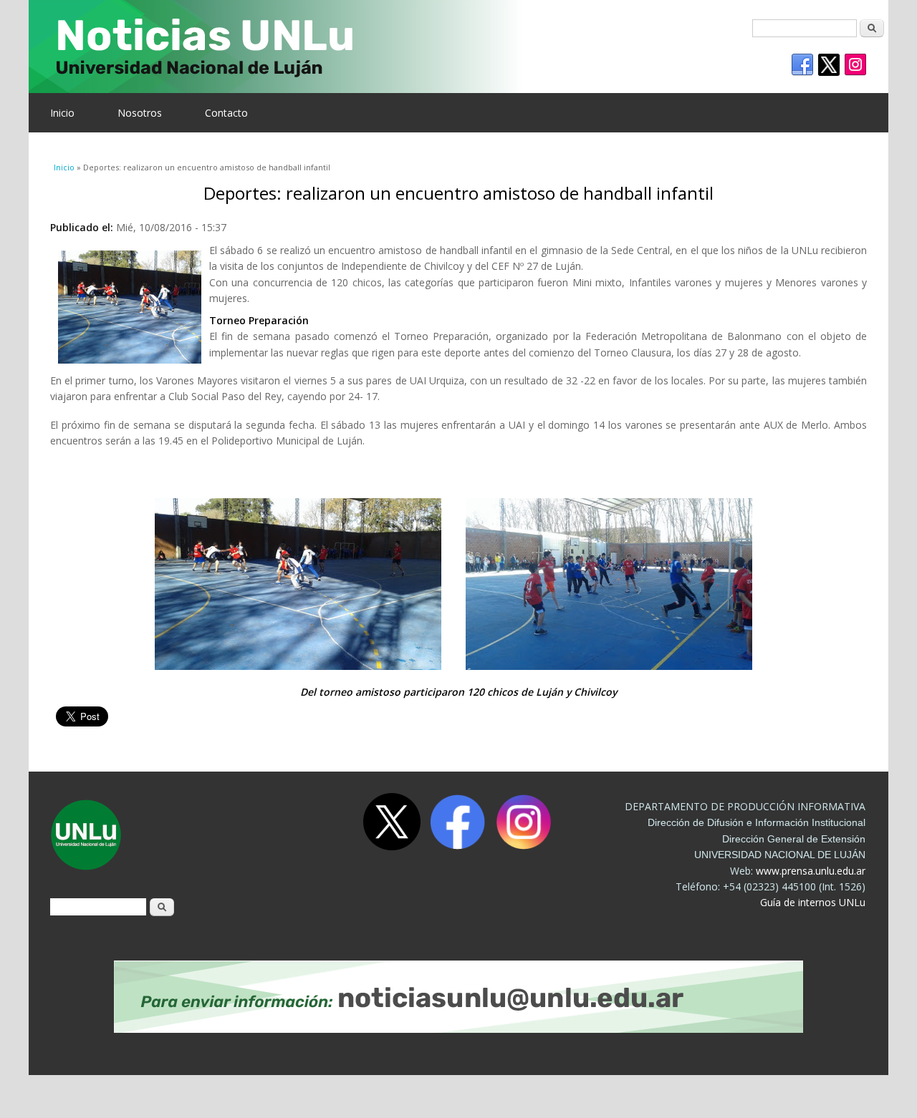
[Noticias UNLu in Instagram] (855, 65)
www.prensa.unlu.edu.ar (810, 871)
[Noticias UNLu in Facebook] (802, 65)
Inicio (62, 113)
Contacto (226, 113)
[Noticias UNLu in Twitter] (828, 65)
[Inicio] (448, 46)
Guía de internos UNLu (812, 902)
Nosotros (139, 113)
